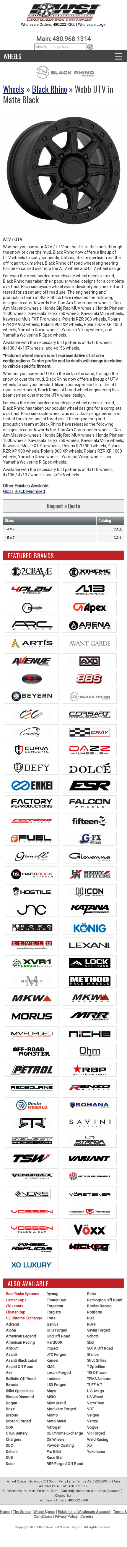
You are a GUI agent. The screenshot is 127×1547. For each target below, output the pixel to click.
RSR (90, 1318)
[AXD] (90, 660)
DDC (9, 1445)
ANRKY (12, 1348)
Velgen (93, 1415)
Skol (90, 1342)
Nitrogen (54, 1427)
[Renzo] (90, 1087)
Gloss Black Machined (24, 491)
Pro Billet (54, 1451)
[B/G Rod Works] (32, 678)
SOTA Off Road (100, 1348)
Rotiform (94, 1312)
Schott (92, 1336)
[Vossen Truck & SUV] (32, 1229)
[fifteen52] (90, 820)
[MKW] (32, 998)
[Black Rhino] (90, 696)
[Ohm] (90, 1051)
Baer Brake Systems (22, 1294)
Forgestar (55, 1306)
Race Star (55, 1457)
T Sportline (96, 1366)
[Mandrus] (32, 980)
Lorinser (54, 1378)
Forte (51, 1318)
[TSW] (32, 1158)
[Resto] (32, 1104)
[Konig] (90, 927)
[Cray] (90, 731)
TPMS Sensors (99, 1378)
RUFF (91, 1324)
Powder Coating (60, 1445)
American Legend (21, 1336)
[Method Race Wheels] (90, 980)
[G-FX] (90, 838)
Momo (52, 1415)
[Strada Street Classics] (90, 1140)
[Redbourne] (32, 1087)
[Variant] (90, 1158)
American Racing (20, 1342)
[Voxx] (90, 1229)
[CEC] (32, 714)
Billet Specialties (20, 1391)
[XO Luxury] (32, 1264)
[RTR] (32, 1122)
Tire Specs (22, 1511)
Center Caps (16, 1300)
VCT (90, 1409)
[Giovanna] (90, 856)
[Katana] (90, 909)
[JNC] (32, 909)
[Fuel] (32, 838)
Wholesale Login (92, 24)
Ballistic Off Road (21, 1378)
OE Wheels (56, 1439)
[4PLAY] (32, 589)
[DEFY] (32, 767)
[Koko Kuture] (32, 927)
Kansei (52, 1360)
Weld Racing (97, 1439)
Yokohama (96, 1451)
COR (9, 1427)
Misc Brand (56, 1403)
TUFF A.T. (95, 1384)
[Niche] (90, 1033)
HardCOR (54, 1342)
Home (5, 1511)
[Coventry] (32, 731)
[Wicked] (90, 1246)
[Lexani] (90, 944)
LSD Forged (56, 1384)
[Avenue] (32, 660)
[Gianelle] (32, 856)
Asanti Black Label (21, 1360)
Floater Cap (15, 1312)
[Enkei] (32, 785)
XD (89, 1445)
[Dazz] (90, 749)
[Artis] (32, 643)
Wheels (12, 56)
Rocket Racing (99, 1306)
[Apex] (90, 607)
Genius (52, 1324)
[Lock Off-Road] (90, 962)
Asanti (11, 1354)
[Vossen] (32, 1211)
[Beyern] (32, 696)
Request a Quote (63, 506)
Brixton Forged (18, 1421)
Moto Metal (56, 1421)
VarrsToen (95, 1403)
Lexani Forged (59, 1372)
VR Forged (96, 1433)
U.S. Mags (95, 1391)
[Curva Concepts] (32, 749)
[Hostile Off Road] (32, 891)
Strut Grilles (96, 1360)
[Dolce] (90, 767)
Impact (52, 1348)
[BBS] (90, 678)
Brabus (12, 1415)
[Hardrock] (32, 873)
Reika (91, 1294)
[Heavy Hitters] (90, 873)
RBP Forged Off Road (65, 1463)
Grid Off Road (58, 1336)
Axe (9, 1372)
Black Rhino (49, 89)
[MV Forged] (32, 1033)
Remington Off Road (104, 1300)
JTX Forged (56, 1354)
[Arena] (90, 625)
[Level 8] (32, 944)
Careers (86, 1516)
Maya (51, 1391)
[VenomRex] (32, 1175)
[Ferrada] (32, 820)
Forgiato (54, 1312)
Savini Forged (98, 1330)
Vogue (92, 1427)
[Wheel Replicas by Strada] (32, 1246)
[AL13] (90, 589)
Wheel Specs (44, 1511)
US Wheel (95, 1397)
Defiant (12, 1451)
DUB (9, 1457)
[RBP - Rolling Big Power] (90, 1069)
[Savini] (90, 1122)
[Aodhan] (32, 607)
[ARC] (32, 625)
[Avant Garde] (90, 643)
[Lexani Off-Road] (32, 962)
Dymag (52, 1294)
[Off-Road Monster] (32, 1051)
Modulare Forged (61, 1409)
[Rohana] (90, 1104)
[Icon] (90, 891)
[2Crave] (32, 572)
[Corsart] (90, 714)
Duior (10, 1463)
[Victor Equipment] (90, 1175)
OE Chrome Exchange (24, 1318)
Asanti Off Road (19, 1366)
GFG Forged (57, 1330)
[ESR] (90, 785)
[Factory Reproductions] (32, 802)
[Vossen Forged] (90, 1211)
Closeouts (14, 1306)
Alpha (11, 1330)
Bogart (11, 1403)
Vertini (92, 1421)
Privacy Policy (66, 1516)
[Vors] (32, 1193)
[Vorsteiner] (90, 1193)
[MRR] (90, 1016)
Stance (93, 1354)
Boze (10, 1409)
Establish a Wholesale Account (84, 1511)
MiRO (51, 1397)
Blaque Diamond (20, 1397)
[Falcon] (90, 802)
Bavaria (12, 1384)
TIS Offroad (97, 1372)
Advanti (12, 1324)
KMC (51, 1366)
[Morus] (32, 1016)
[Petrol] (32, 1069)
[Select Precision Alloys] (32, 1140)
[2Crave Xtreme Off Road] (90, 572)
